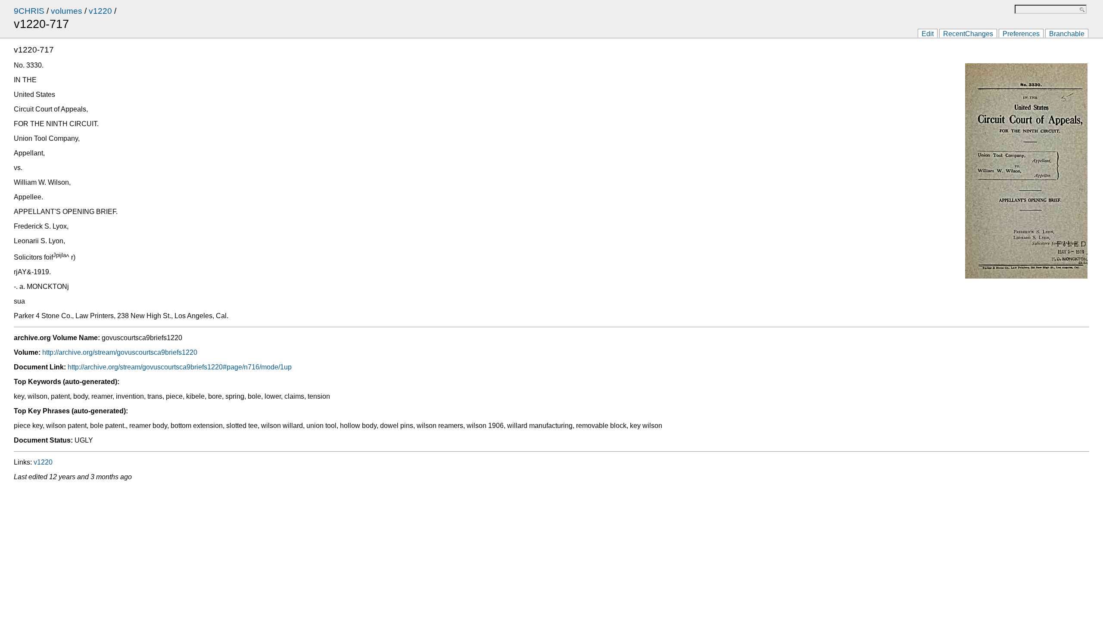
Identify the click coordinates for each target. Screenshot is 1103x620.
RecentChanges (968, 33)
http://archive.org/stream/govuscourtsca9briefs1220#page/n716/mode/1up (180, 367)
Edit (928, 33)
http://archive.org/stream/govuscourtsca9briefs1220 (119, 352)
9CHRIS (29, 11)
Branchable (1066, 33)
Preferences (1021, 33)
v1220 (100, 11)
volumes (66, 11)
